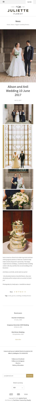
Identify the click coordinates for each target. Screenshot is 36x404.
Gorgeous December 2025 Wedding (18, 325)
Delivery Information (18, 365)
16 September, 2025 (18, 334)
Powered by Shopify (25, 400)
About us (18, 363)
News (12, 24)
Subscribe (18, 339)
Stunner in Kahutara (18, 318)
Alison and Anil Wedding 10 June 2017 (18, 91)
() (29, 2)
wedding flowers (26, 295)
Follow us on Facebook (18, 359)
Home (8, 24)
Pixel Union (16, 400)
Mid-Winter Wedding (18, 332)
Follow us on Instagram (18, 361)
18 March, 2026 (18, 327)
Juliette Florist (23, 398)
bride (9, 295)
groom (14, 295)
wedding (18, 295)
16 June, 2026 (18, 320)
